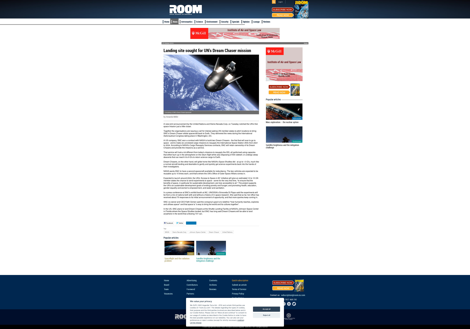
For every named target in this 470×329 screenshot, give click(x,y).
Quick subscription (240, 280)
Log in (280, 2)
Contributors (192, 285)
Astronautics (186, 21)
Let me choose (195, 323)
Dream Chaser (214, 232)
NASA (167, 232)
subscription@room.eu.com (293, 295)
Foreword (191, 289)
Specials (235, 21)
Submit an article (239, 285)
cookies (240, 320)
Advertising (192, 280)
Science (199, 21)
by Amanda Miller (171, 117)
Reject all (266, 315)
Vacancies (168, 294)
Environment (211, 21)
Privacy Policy (238, 294)
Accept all (266, 309)
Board (166, 285)
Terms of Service (239, 289)
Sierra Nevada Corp (179, 232)
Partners (190, 294)
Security (224, 21)
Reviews (266, 21)
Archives (213, 285)
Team (166, 289)
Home (166, 21)
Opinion (246, 21)
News (175, 21)
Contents (213, 280)
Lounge (256, 21)
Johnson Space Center (197, 232)
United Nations (227, 232)
